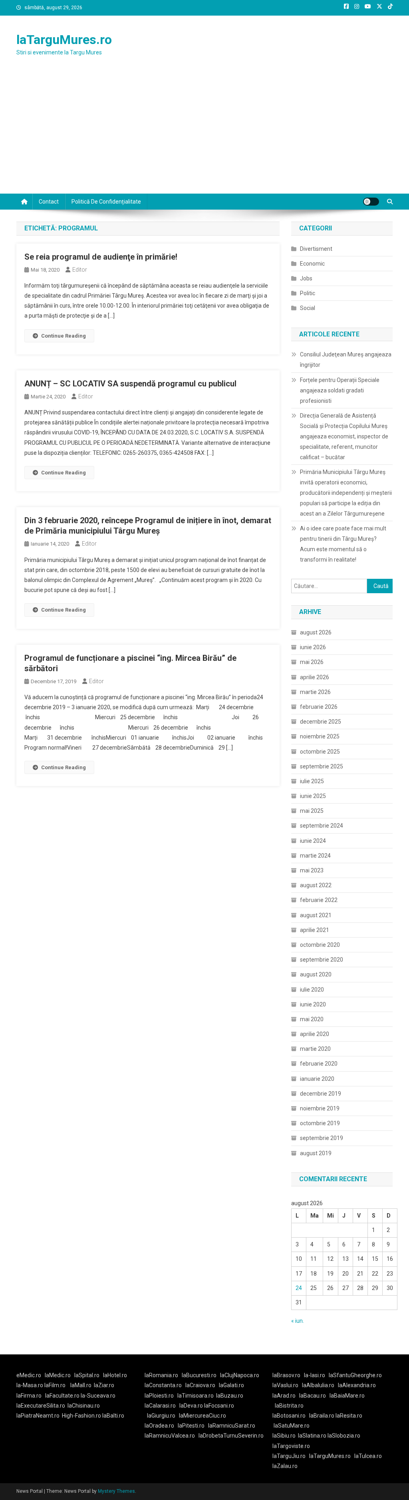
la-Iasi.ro (314, 1375)
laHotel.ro (115, 1375)
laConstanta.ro (163, 1385)
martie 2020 (315, 1049)
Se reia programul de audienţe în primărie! (100, 257)
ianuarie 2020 (317, 1079)
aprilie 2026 (314, 677)
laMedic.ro (58, 1375)
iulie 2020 (312, 989)
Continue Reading (63, 336)
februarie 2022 (319, 900)
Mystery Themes (116, 1491)
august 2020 (316, 974)
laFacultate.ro (63, 1395)
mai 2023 (312, 870)
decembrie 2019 (320, 1093)
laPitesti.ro (191, 1425)
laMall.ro (80, 1385)
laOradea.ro (159, 1425)
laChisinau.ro (84, 1405)
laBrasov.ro (286, 1375)
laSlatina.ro (312, 1435)
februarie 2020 (319, 1063)
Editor (79, 269)
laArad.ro (284, 1395)
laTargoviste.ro (291, 1446)
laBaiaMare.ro (347, 1395)
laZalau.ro (285, 1466)
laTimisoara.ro (195, 1395)
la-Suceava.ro (98, 1395)
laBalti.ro (113, 1415)
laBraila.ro (321, 1415)
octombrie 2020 (320, 945)
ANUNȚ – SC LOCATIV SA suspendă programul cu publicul (130, 383)
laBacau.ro (312, 1395)
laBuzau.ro (229, 1395)
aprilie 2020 (314, 1034)
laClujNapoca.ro (239, 1375)
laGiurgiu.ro (163, 1415)
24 (299, 1288)
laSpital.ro (86, 1375)
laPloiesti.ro (159, 1395)
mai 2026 (312, 662)
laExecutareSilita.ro (40, 1405)
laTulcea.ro (368, 1456)
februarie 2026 (319, 707)
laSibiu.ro (284, 1435)
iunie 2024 (313, 841)
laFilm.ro (55, 1385)
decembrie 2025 (320, 721)
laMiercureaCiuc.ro (202, 1415)
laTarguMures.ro (64, 39)
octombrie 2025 (320, 751)
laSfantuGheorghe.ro (355, 1375)
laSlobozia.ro (344, 1435)
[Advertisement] (204, 134)
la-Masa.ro (29, 1385)
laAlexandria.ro (357, 1385)
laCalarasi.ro (160, 1405)
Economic (312, 263)
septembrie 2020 (321, 959)
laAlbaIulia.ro (318, 1385)
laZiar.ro (104, 1385)
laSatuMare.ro (292, 1425)
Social (307, 308)
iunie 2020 (313, 1004)
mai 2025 (312, 811)
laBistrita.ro (289, 1405)
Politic (307, 293)
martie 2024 (315, 855)
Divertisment (316, 249)
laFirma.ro (29, 1395)
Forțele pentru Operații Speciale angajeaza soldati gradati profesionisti (339, 390)
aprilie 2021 (314, 930)
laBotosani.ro (289, 1415)
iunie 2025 (313, 796)
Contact (49, 201)
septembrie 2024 (321, 825)
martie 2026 (315, 692)
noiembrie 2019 (320, 1108)
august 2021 (316, 915)
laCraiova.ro (200, 1385)
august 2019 (316, 1153)
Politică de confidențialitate (106, 201)
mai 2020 (312, 1019)
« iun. (297, 1321)
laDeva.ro (191, 1405)
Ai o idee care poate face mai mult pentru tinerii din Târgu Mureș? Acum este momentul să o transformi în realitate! (343, 544)
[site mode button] (371, 202)
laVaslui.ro (287, 1385)
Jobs (306, 278)
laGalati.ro (231, 1385)
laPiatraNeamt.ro (38, 1415)
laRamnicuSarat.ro (231, 1425)
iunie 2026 (313, 647)
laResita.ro (349, 1415)
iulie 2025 (312, 781)
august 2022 (316, 885)
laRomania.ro (161, 1375)
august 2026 (316, 632)
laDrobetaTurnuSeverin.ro (231, 1435)
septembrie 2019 (321, 1138)
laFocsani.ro (219, 1405)
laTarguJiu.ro (290, 1456)
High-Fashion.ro (81, 1415)
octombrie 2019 (320, 1123)
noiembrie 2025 (320, 736)
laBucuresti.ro (199, 1375)
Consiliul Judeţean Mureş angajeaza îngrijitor (345, 359)
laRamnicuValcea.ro (170, 1435)
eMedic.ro (28, 1375)
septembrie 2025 (321, 766)
